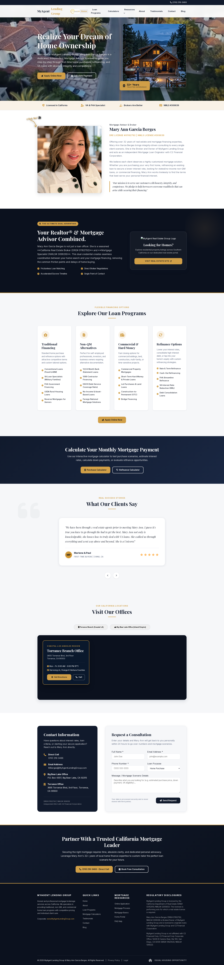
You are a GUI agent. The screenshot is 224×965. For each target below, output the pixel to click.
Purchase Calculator (97, 470)
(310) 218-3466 (179, 2)
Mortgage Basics (122, 913)
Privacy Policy (114, 960)
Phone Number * (120, 763)
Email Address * (155, 751)
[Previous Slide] (107, 575)
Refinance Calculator (129, 470)
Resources (129, 9)
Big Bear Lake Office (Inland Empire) (131, 627)
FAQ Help (118, 921)
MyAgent (49, 11)
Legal (126, 960)
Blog (183, 11)
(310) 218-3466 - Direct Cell (95, 869)
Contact (172, 11)
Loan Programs (95, 11)
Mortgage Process (122, 908)
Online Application (122, 904)
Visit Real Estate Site (157, 261)
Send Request (170, 800)
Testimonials (156, 11)
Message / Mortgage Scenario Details (130, 775)
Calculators (113, 11)
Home (84, 11)
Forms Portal (120, 917)
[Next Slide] (116, 575)
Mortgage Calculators (92, 914)
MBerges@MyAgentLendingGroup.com (67, 768)
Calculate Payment (83, 76)
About (142, 11)
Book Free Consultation (133, 869)
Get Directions (60, 677)
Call (80, 677)
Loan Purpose (154, 763)
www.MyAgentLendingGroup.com (60, 919)
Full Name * (117, 751)
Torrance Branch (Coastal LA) (91, 627)
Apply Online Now (53, 76)
